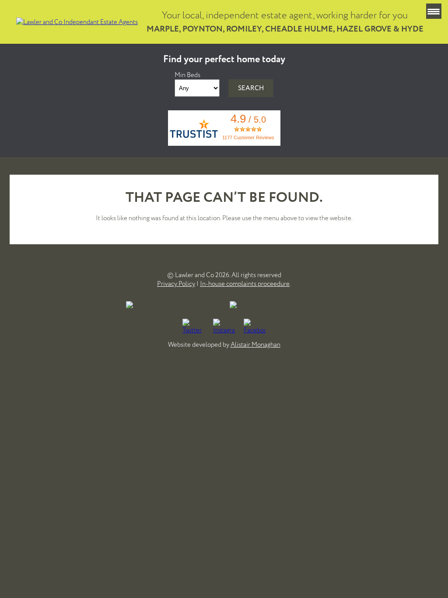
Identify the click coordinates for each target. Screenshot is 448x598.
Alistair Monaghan (255, 344)
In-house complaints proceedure (245, 283)
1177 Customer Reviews (248, 137)
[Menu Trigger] (433, 11)
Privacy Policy (176, 283)
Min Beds (187, 74)
